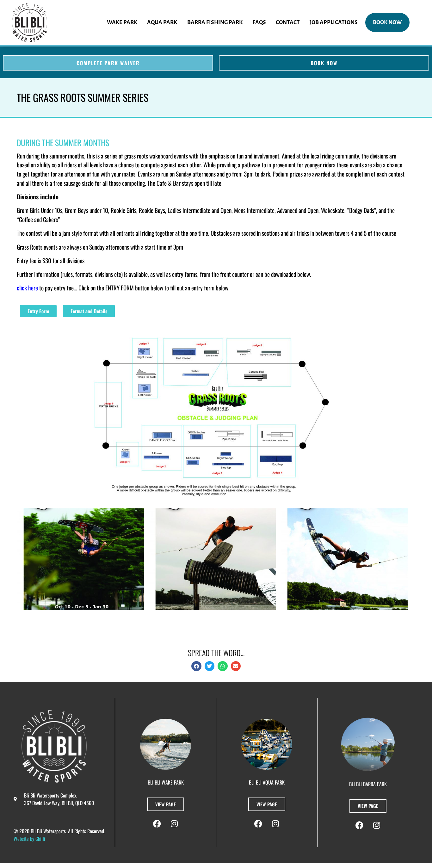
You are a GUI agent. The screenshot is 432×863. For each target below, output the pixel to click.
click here (28, 287)
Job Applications (334, 22)
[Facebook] (157, 824)
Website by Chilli (29, 838)
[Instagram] (174, 824)
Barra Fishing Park (215, 22)
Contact (288, 22)
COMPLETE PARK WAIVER (108, 63)
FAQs (259, 22)
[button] (196, 666)
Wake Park (122, 22)
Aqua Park (162, 22)
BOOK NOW (387, 22)
